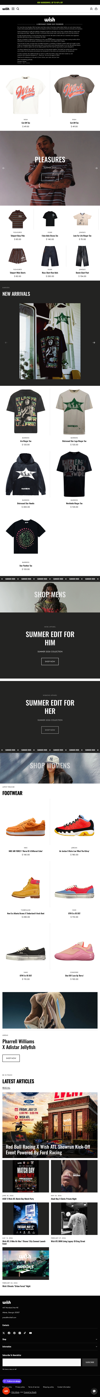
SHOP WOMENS (50, 765)
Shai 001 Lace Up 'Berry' (74, 975)
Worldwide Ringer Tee (74, 503)
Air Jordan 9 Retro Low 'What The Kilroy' (74, 851)
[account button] (91, 8)
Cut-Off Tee (26, 123)
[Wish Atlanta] (6, 9)
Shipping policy (48, 1387)
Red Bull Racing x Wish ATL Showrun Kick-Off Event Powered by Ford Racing (48, 1149)
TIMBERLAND (25, 910)
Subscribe (90, 1362)
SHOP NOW (50, 661)
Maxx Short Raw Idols (50, 273)
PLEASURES (17, 232)
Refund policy (7, 1387)
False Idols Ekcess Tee (50, 236)
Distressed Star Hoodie (25, 503)
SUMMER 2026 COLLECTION (50, 651)
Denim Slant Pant (82, 273)
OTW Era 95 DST (74, 913)
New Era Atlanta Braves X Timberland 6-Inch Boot (25, 913)
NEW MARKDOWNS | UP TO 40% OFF (50, 2)
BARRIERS (25, 438)
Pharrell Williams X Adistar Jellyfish (18, 1044)
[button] (5, 168)
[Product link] (25, 100)
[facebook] (9, 1333)
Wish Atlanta (15, 1392)
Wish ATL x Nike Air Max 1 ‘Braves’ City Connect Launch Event (23, 1242)
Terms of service (33, 1387)
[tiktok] (25, 1333)
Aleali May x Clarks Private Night (64, 1199)
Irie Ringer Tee (25, 441)
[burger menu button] (13, 8)
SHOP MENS (50, 594)
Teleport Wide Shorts (17, 273)
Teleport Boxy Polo (18, 236)
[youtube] (30, 1333)
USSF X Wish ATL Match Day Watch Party (18, 1199)
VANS (74, 910)
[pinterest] (14, 1333)
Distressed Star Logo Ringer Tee (74, 441)
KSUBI (50, 232)
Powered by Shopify (30, 1392)
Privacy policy (20, 1387)
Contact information (63, 1387)
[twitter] (3, 1333)
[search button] (17, 8)
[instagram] (19, 1333)
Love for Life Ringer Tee (82, 236)
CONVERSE (74, 972)
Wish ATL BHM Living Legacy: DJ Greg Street (68, 1241)
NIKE (26, 848)
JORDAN (74, 848)
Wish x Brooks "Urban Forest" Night (16, 1286)
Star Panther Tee (26, 566)
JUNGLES (82, 232)
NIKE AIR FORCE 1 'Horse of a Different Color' (26, 851)
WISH (26, 120)
